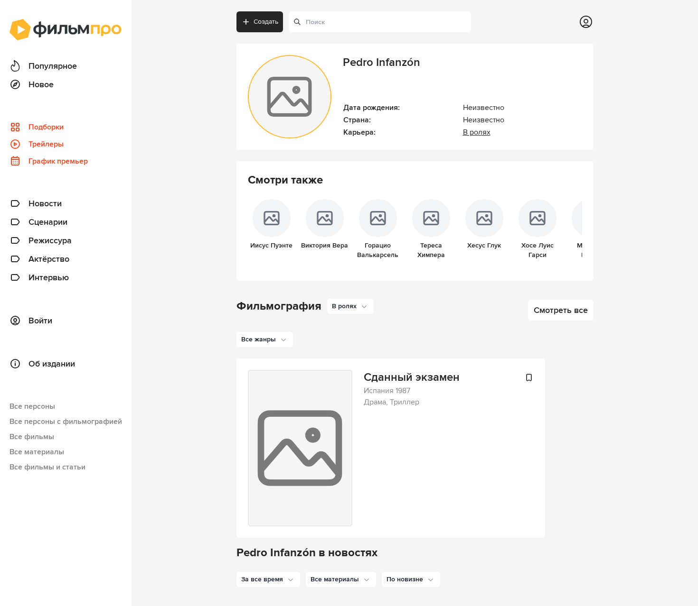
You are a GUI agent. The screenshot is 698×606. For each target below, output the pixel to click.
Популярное (52, 66)
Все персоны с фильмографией (65, 421)
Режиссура (50, 240)
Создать (266, 22)
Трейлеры (46, 144)
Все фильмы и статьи (47, 467)
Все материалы (36, 452)
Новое (41, 84)
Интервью (48, 277)
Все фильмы (31, 436)
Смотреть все (561, 310)
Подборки (46, 127)
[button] (268, 579)
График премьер (58, 161)
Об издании (51, 363)
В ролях (476, 132)
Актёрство (48, 259)
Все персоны (32, 406)
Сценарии (47, 222)
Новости (45, 203)
